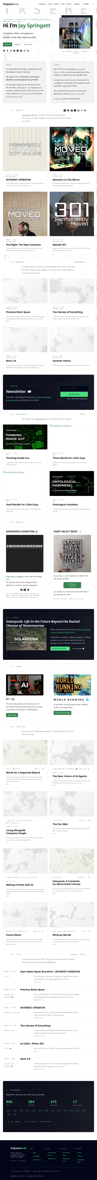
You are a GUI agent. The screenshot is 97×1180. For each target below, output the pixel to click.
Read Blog (74, 954)
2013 (84, 1110)
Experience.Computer (76, 93)
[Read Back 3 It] (25, 339)
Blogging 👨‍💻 (8, 997)
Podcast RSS (51, 1159)
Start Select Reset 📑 (67, 531)
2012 (8, 1114)
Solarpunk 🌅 (57, 877)
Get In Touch (28, 44)
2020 (46, 1110)
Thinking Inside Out (17, 457)
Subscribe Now (74, 394)
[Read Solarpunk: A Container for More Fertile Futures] (72, 860)
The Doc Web (60, 824)
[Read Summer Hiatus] (72, 339)
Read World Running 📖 (62, 713)
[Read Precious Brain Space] (25, 291)
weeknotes (40, 397)
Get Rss (82, 954)
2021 (40, 1110)
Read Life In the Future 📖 (60, 648)
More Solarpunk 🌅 (78, 648)
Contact (80, 1156)
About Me (8, 44)
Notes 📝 (35, 877)
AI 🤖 (10, 699)
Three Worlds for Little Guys (69, 457)
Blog (34, 1153)
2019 (52, 1110)
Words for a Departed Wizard (23, 772)
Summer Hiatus (62, 360)
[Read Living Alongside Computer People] (25, 803)
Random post (37, 1160)
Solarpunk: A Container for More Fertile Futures (66, 883)
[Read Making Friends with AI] (25, 860)
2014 (77, 1110)
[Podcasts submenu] (46, 4)
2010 (15, 1114)
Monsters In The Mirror (66, 179)
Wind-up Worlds (62, 934)
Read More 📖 (12, 715)
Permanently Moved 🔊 (12, 1012)
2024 (21, 1110)
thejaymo (11, 4)
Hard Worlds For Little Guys (22, 504)
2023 (27, 1110)
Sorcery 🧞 (16, 768)
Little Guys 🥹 (83, 768)
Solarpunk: (43, 623)
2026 (8, 1110)
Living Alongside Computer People (16, 832)
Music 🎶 (24, 931)
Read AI (82, 414)
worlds (37, 419)
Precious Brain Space (18, 312)
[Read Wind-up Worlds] (72, 914)
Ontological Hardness (65, 504)
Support (17, 44)
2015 (71, 1110)
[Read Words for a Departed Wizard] (25, 752)
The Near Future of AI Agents (70, 776)
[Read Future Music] (25, 914)
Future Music (13, 934)
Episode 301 (59, 244)
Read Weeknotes (80, 262)
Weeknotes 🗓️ (10, 931)
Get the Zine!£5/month (72, 585)
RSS (50, 962)
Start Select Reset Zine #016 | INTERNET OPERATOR (50, 971)
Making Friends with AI (19, 884)
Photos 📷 (7, 1048)
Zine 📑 (7, 976)
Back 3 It (11, 360)
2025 (15, 1110)
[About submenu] (71, 4)
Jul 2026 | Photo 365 (32, 1043)
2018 (59, 1110)
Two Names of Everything (68, 312)
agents (42, 419)
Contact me (58, 98)
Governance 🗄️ (72, 768)
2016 (65, 1110)
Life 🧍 (8, 768)
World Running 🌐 (72, 699)
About (79, 1153)
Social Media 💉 (28, 820)
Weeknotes (36, 1156)
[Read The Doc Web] (72, 803)
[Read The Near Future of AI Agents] (72, 752)
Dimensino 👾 (61, 768)
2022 (33, 1110)
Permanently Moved (29, 115)
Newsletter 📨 (18, 391)
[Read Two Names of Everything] (72, 291)
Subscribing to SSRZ (61, 575)
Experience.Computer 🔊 (22, 531)
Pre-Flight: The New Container (23, 244)
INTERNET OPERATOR (18, 179)
